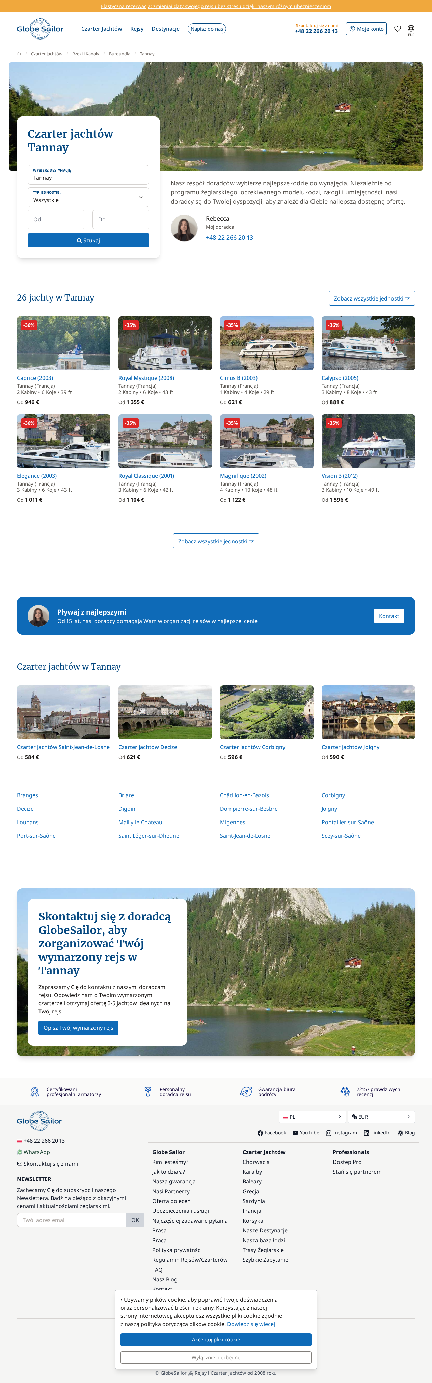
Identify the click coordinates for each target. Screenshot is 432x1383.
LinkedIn (381, 1132)
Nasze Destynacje (265, 1230)
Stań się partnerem (357, 1171)
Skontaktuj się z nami (51, 1163)
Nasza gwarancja (174, 1181)
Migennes (232, 822)
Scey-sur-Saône (341, 835)
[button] (101, 28)
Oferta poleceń (171, 1201)
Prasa (159, 1230)
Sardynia (254, 1201)
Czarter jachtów (46, 54)
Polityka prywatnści (177, 1250)
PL (292, 1116)
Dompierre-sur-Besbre (249, 808)
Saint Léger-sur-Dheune (148, 835)
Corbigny (333, 795)
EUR (363, 1116)
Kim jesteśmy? (170, 1162)
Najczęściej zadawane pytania (190, 1220)
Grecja (251, 1191)
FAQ (157, 1269)
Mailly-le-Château (140, 822)
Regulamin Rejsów (175, 1259)
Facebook (275, 1132)
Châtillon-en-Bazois (244, 795)
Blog (410, 1132)
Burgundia (119, 54)
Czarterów (214, 1259)
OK (135, 1220)
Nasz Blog (165, 1279)
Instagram (345, 1132)
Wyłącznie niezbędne (216, 1357)
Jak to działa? (168, 1171)
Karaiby (252, 1171)
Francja (252, 1211)
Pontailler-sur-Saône (348, 822)
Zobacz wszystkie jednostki (369, 298)
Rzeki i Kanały (85, 54)
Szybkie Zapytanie (265, 1259)
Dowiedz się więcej (251, 1324)
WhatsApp (37, 1152)
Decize (25, 808)
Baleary (252, 1181)
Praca (159, 1240)
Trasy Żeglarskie (263, 1250)
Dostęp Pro (347, 1162)
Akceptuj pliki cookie (216, 1339)
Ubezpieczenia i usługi (180, 1211)
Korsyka (253, 1220)
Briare (126, 795)
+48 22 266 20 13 (229, 237)
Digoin (126, 808)
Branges (27, 795)
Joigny (329, 808)
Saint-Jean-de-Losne (245, 835)
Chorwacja (256, 1162)
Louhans (28, 822)
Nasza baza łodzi (264, 1240)
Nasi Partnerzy (171, 1191)
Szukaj (91, 240)
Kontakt (389, 616)
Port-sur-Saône (36, 835)
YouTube (309, 1132)
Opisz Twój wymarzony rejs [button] (78, 1028)
